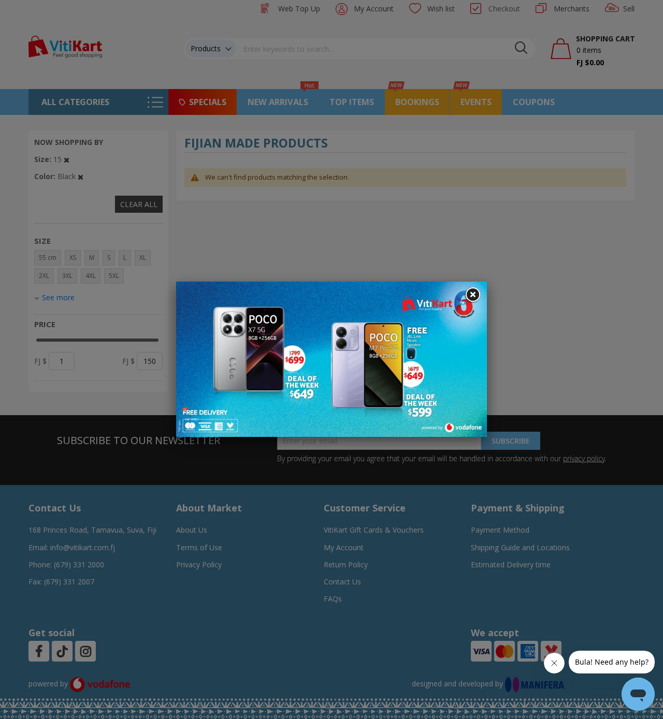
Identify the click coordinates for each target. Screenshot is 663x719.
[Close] (472, 295)
